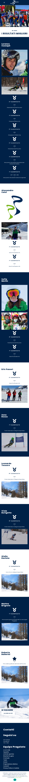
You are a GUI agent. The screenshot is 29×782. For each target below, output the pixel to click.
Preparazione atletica (10, 764)
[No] (27, 776)
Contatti (6, 766)
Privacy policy (18, 777)
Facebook (6, 741)
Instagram (6, 739)
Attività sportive (8, 754)
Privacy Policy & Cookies (11, 768)
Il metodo (6, 758)
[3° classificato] (14, 125)
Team (5, 760)
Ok (15, 779)
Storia (5, 762)
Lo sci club (6, 750)
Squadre (6, 752)
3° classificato (14, 129)
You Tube (6, 742)
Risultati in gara (8, 756)
